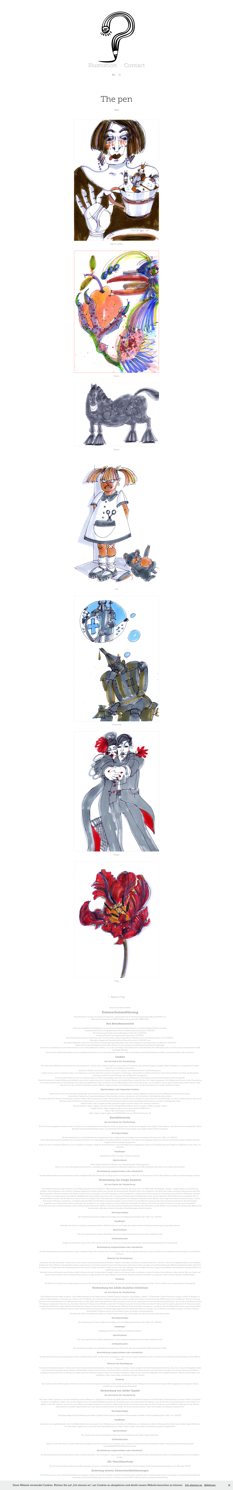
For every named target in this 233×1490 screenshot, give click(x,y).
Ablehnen (210, 1485)
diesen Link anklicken (163, 1272)
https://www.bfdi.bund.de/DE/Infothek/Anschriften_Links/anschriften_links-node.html (159, 1052)
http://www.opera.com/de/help (123, 1111)
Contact (134, 65)
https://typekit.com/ (80, 1426)
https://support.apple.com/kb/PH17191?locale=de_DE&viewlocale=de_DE (123, 1113)
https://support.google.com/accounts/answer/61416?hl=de (126, 1108)
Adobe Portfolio (125, 1008)
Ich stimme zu (193, 1485)
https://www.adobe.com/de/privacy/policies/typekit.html (152, 1426)
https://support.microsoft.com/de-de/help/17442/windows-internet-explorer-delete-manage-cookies (127, 1106)
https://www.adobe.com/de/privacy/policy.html (165, 1407)
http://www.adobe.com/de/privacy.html (139, 1314)
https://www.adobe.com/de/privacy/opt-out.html (125, 1375)
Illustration (102, 65)
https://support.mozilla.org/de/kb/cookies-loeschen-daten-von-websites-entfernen (126, 1103)
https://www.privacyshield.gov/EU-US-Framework (157, 1243)
